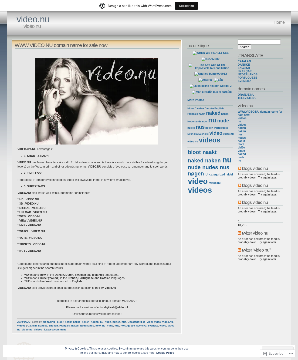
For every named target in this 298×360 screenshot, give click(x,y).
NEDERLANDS (247, 74)
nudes (116, 321)
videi (150, 321)
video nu (192, 141)
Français (64, 325)
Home (279, 22)
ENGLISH (244, 68)
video (157, 321)
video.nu (33, 19)
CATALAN (244, 61)
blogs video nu (255, 168)
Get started (186, 5)
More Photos (195, 100)
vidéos (242, 118)
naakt (68, 321)
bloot (60, 321)
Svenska (141, 325)
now (98, 325)
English (53, 325)
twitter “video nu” (256, 249)
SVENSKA (244, 81)
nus (124, 321)
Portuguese (128, 325)
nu (101, 321)
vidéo (241, 147)
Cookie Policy (165, 352)
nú (239, 121)
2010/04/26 (23, 321)
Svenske (153, 325)
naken (85, 321)
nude (108, 321)
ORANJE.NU (246, 94)
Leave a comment (55, 329)
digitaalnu (49, 321)
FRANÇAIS (245, 71)
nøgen (95, 321)
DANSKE (244, 64)
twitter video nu (255, 233)
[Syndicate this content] (239, 168)
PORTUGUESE (247, 77)
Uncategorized (137, 321)
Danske (42, 325)
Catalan (32, 325)
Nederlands (87, 325)
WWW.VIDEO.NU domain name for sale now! (61, 45)
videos (21, 325)
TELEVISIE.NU (247, 98)
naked (77, 321)
